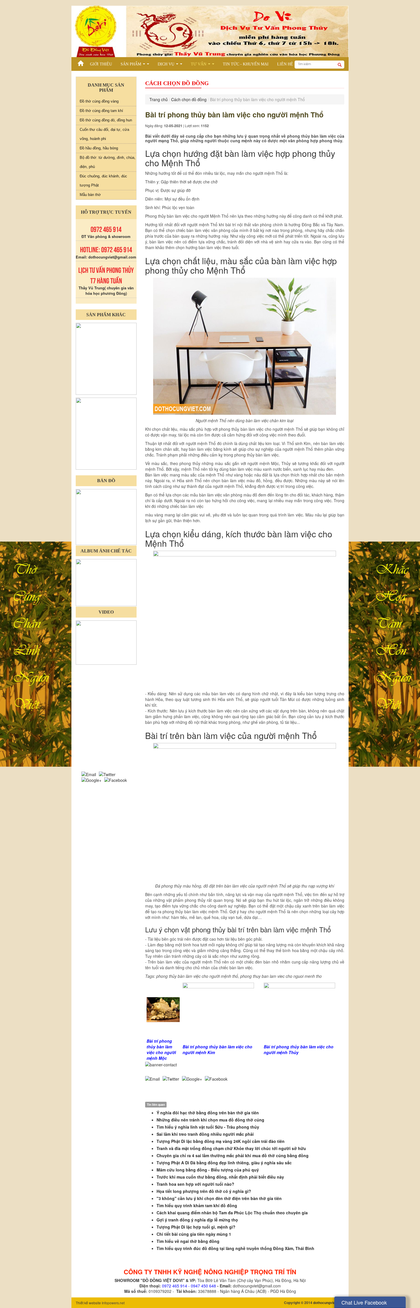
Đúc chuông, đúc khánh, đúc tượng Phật (103, 180)
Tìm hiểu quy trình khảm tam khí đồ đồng (197, 1205)
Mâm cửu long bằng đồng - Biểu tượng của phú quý (208, 1170)
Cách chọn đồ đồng (189, 99)
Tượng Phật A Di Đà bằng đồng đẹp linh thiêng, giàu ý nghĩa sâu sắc (224, 1162)
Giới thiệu (101, 64)
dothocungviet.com (328, 1302)
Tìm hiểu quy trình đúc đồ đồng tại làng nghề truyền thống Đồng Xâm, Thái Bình (235, 1248)
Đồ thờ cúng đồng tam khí (101, 111)
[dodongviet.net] (106, 358)
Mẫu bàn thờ (90, 195)
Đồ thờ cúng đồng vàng (99, 101)
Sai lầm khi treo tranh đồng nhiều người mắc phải (205, 1134)
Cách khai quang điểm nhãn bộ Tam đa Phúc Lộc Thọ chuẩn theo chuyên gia (232, 1212)
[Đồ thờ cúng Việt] (80, 61)
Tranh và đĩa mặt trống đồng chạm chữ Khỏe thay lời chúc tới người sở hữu (231, 1148)
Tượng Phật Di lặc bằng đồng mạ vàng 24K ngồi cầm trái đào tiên (221, 1141)
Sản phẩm (136, 65)
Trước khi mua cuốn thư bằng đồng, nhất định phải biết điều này (220, 1177)
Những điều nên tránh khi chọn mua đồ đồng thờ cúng (210, 1120)
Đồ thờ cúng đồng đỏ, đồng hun (106, 120)
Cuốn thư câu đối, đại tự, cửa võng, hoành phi (104, 134)
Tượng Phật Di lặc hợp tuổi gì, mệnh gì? (196, 1227)
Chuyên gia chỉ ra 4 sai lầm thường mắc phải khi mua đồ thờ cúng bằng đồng (233, 1155)
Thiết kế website (88, 1302)
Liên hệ (285, 64)
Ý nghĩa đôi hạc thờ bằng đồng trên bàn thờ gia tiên (208, 1112)
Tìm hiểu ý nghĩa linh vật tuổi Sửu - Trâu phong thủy (208, 1127)
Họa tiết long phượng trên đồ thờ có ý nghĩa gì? (204, 1191)
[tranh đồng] (106, 432)
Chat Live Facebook (364, 1302)
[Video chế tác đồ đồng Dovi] (106, 642)
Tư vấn (204, 65)
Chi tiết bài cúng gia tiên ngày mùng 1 (194, 1234)
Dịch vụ (171, 65)
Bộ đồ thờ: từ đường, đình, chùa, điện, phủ (107, 162)
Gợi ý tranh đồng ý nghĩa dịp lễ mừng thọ (197, 1220)
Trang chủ (158, 99)
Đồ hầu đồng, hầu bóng (99, 148)
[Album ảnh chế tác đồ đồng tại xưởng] (106, 582)
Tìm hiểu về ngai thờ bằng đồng (188, 1241)
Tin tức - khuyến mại (246, 64)
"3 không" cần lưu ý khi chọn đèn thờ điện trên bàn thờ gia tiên (219, 1198)
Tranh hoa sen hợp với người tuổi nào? (195, 1184)
